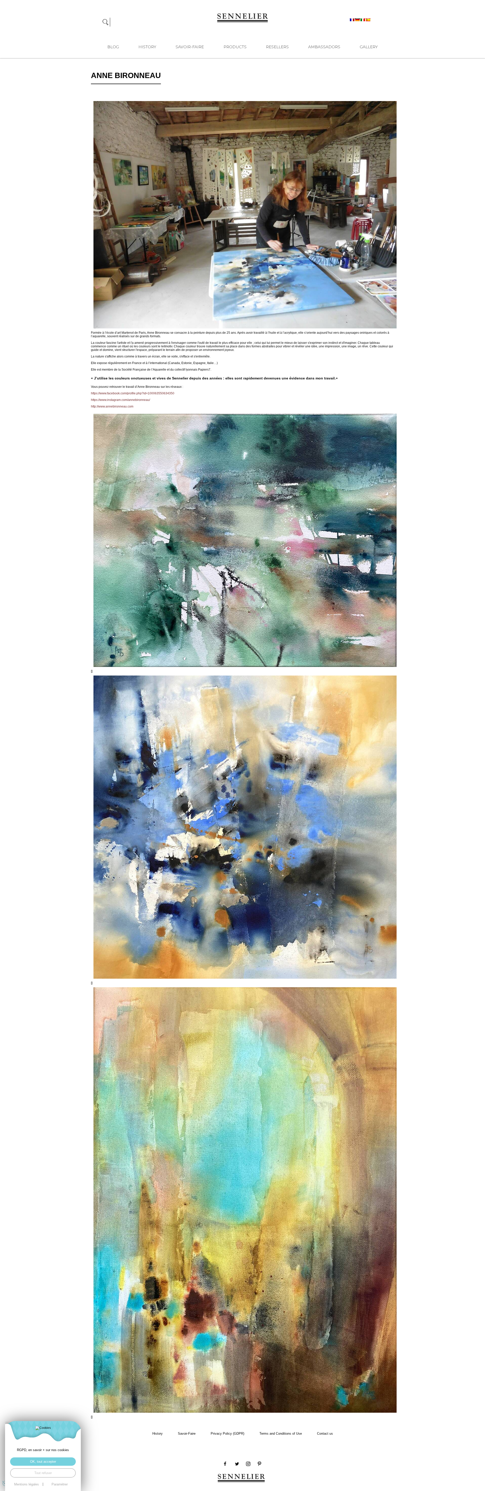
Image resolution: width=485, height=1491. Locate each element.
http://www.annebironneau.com (112, 406)
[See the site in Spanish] (368, 19)
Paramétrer (60, 1484)
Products (235, 46)
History (147, 46)
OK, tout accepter (43, 1461)
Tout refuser (43, 1473)
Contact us (325, 1433)
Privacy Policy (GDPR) (227, 1433)
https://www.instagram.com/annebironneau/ (120, 400)
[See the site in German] (357, 19)
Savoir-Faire (190, 46)
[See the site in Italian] (363, 19)
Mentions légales (26, 1484)
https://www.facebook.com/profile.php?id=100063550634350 (132, 393)
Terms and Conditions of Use (280, 1433)
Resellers (277, 46)
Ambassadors (324, 46)
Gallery (369, 46)
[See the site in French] (352, 19)
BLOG (113, 46)
